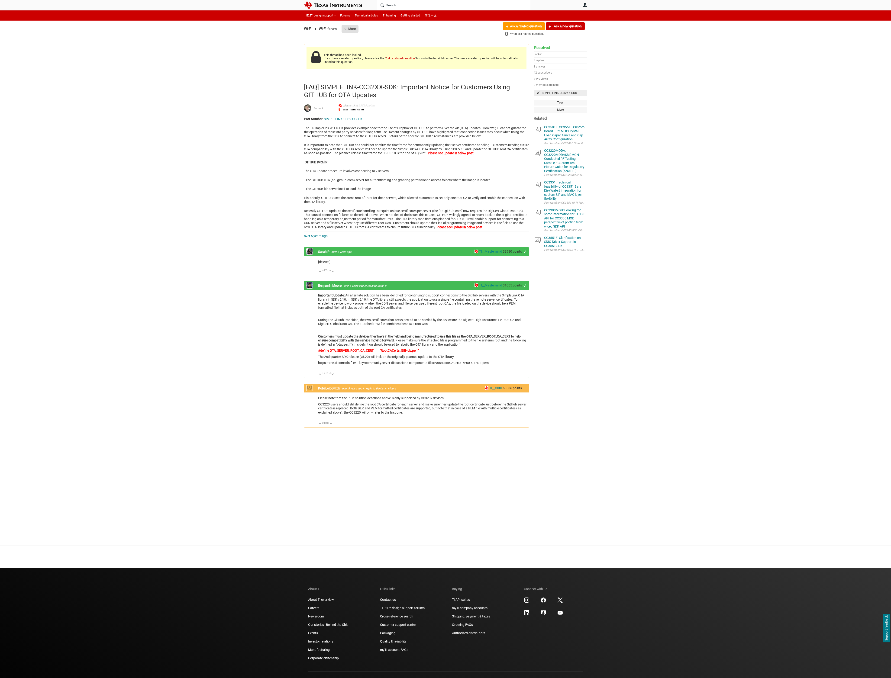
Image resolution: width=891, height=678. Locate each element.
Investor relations (320, 641)
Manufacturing (319, 650)
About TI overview (321, 599)
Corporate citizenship (323, 658)
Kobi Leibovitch (329, 388)
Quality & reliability (393, 641)
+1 (524, 252)
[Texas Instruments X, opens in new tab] (560, 602)
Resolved (542, 47)
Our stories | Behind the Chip (328, 625)
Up (320, 272)
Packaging (387, 633)
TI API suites (461, 599)
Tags (560, 102)
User (584, 5)
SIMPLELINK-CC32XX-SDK (559, 93)
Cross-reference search (396, 616)
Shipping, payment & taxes (471, 616)
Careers (313, 608)
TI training (389, 15)
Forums (345, 15)
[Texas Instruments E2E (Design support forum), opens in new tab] (543, 614)
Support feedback (886, 628)
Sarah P (324, 252)
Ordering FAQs (462, 625)
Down (333, 272)
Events (313, 633)
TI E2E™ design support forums (402, 608)
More (352, 29)
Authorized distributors (468, 633)
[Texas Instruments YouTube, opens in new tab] (560, 614)
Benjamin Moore (330, 285)
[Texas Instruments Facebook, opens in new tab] (543, 602)
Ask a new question (567, 26)
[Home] (336, 5)
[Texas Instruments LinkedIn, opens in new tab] (526, 614)
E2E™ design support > (321, 15)
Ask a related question (526, 26)
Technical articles (366, 15)
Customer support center (398, 625)
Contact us (388, 599)
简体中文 (431, 15)
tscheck (318, 108)
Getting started (410, 15)
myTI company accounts (469, 608)
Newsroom (316, 616)
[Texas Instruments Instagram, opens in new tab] (526, 602)
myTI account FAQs (394, 650)
